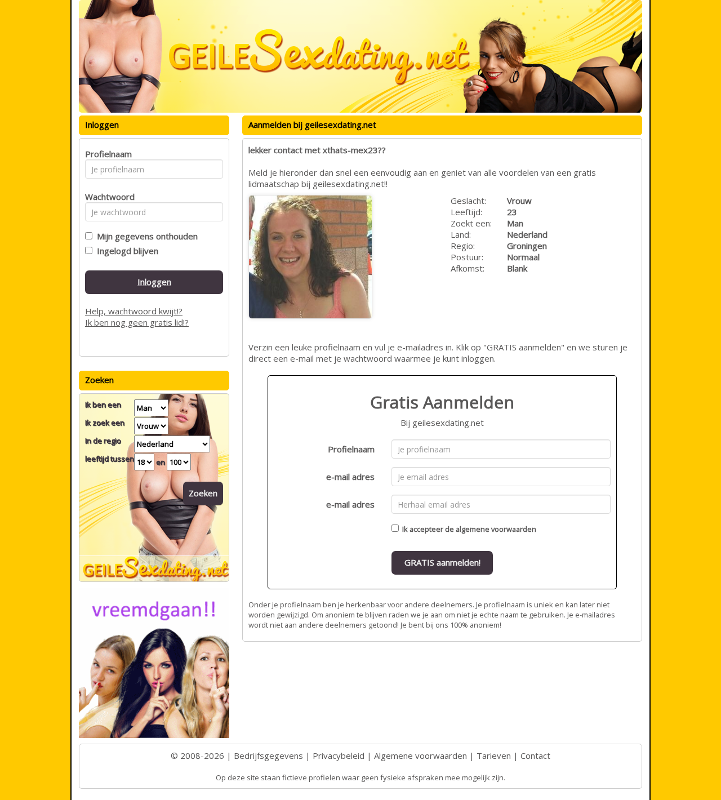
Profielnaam (351, 449)
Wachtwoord (106, 196)
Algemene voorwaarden (420, 755)
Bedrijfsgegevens (268, 755)
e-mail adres (350, 476)
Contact (535, 755)
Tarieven (494, 755)
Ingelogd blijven (125, 250)
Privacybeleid (338, 755)
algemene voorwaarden (496, 529)
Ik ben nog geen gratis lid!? (137, 322)
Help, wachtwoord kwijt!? (134, 311)
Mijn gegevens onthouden (145, 236)
